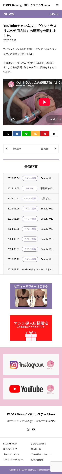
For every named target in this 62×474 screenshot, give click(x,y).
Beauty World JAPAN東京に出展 (47, 208)
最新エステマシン (11, 454)
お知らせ (30, 188)
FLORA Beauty (10, 444)
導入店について (10, 449)
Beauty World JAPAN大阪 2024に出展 (47, 229)
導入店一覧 (36, 449)
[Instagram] (28, 429)
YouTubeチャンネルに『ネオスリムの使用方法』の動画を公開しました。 (38, 269)
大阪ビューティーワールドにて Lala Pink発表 (47, 198)
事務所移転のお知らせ (47, 188)
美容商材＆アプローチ (41, 454)
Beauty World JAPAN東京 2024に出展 (47, 249)
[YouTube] (33, 429)
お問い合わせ (37, 460)
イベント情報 (30, 178)
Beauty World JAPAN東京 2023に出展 (47, 259)
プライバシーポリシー (13, 460)
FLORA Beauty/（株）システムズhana (26, 5)
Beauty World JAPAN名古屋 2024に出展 (47, 239)
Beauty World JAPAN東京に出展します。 (47, 178)
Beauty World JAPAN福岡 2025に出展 (47, 218)
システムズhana (38, 444)
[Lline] (26, 133)
